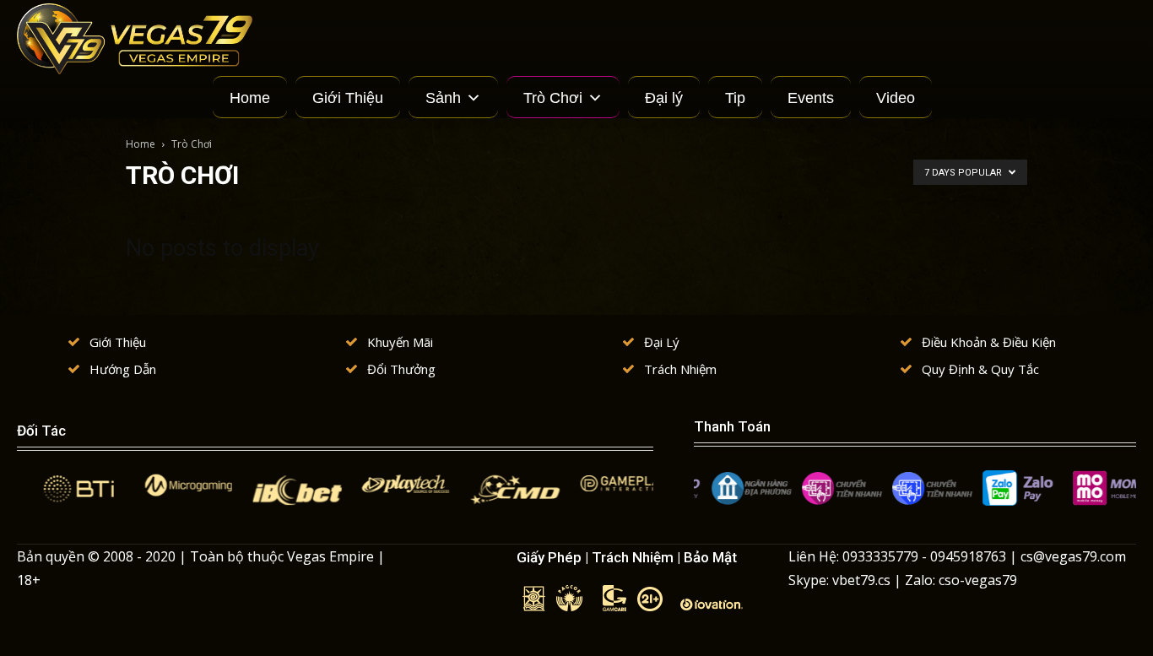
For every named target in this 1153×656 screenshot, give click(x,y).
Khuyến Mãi (400, 341)
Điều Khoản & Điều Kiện (989, 341)
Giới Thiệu (347, 97)
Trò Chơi (552, 97)
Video (895, 97)
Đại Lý (661, 341)
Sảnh (443, 97)
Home (250, 97)
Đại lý (664, 97)
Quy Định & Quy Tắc (980, 369)
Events (811, 97)
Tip (735, 97)
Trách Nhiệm (680, 369)
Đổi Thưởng (401, 369)
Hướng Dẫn (122, 369)
